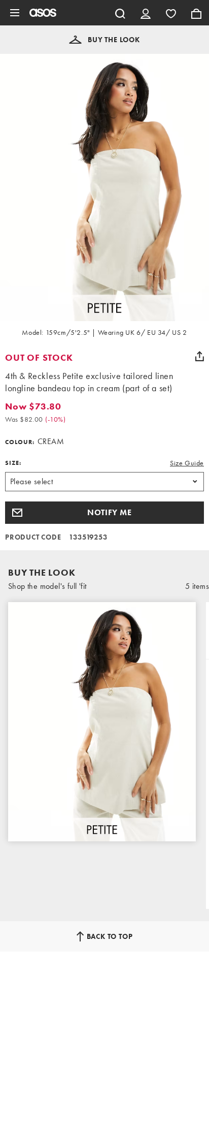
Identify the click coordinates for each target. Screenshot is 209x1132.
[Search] (120, 12)
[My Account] (145, 12)
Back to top (110, 936)
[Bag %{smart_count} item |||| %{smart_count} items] (196, 12)
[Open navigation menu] (14, 12)
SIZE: (13, 463)
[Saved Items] (171, 12)
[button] (104, 39)
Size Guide (187, 462)
